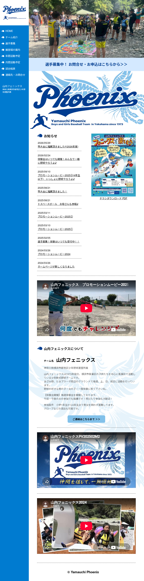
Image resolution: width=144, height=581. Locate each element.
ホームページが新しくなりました (56, 266)
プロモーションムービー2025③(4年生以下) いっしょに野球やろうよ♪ (59, 177)
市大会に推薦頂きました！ (52, 191)
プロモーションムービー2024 (54, 254)
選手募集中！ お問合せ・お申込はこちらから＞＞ (86, 64)
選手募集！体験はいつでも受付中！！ (59, 241)
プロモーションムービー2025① (55, 229)
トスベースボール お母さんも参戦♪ (58, 204)
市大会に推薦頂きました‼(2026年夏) (58, 146)
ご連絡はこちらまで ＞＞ (86, 419)
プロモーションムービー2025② (55, 216)
